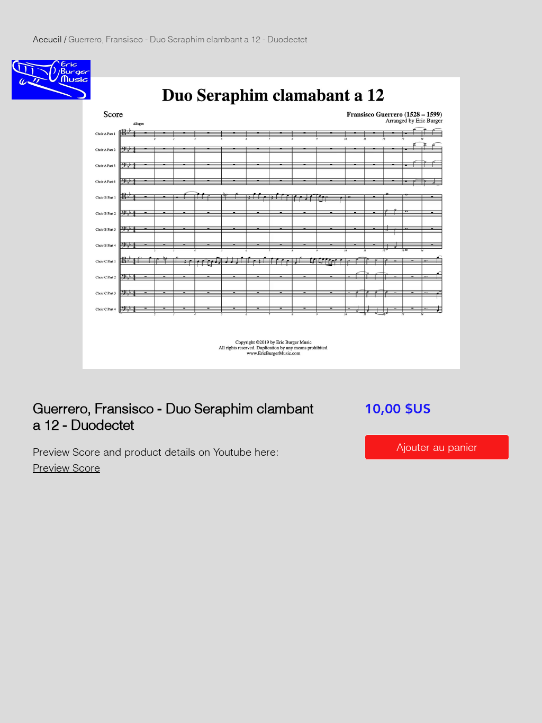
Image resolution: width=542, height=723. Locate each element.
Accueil (47, 39)
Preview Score (66, 467)
